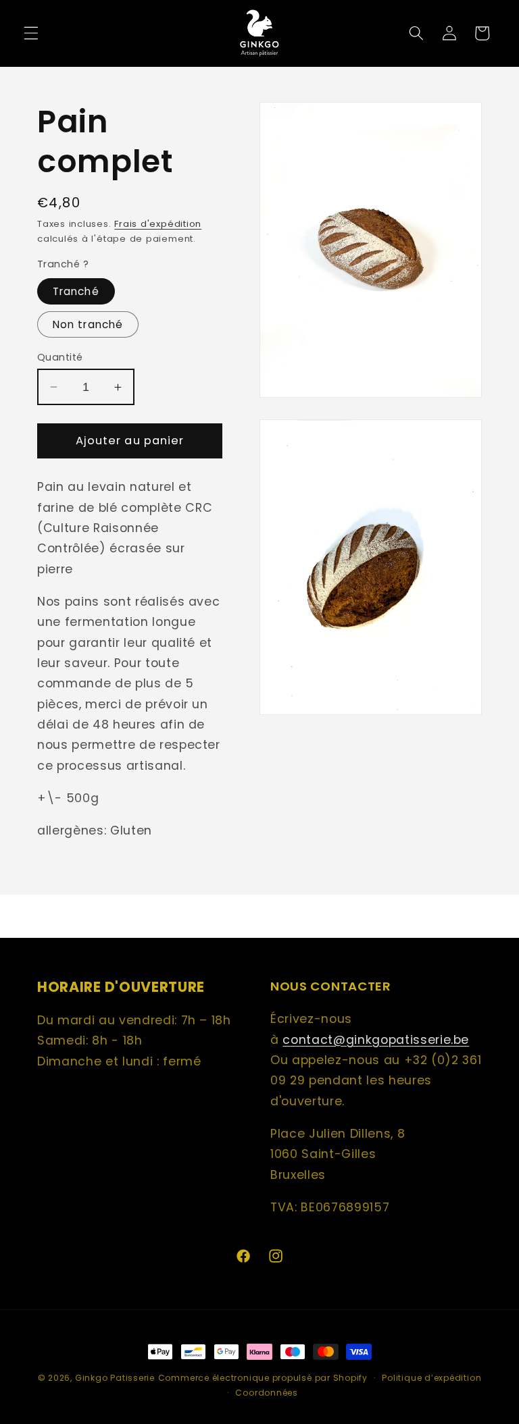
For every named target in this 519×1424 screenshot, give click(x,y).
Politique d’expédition (431, 1377)
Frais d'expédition (157, 223)
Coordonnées (266, 1392)
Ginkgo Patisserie (115, 1377)
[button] (31, 33)
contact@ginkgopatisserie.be (375, 1040)
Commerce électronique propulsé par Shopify (263, 1377)
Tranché (76, 291)
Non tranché (88, 324)
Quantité (60, 357)
